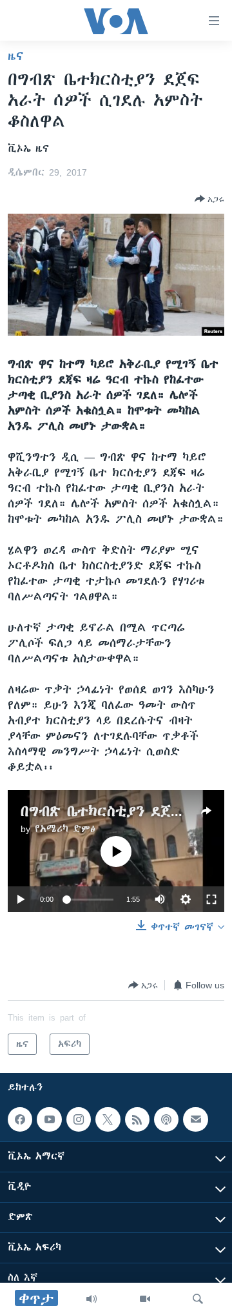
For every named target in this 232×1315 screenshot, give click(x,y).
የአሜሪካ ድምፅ (65, 829)
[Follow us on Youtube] (49, 1119)
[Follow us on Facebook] (20, 1119)
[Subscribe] (195, 1119)
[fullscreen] (211, 899)
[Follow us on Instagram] (78, 1119)
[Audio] (91, 1299)
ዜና (16, 56)
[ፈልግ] (198, 1299)
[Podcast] (166, 1119)
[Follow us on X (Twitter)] (107, 1119)
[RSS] (137, 1119)
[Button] (209, 199)
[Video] (145, 1299)
